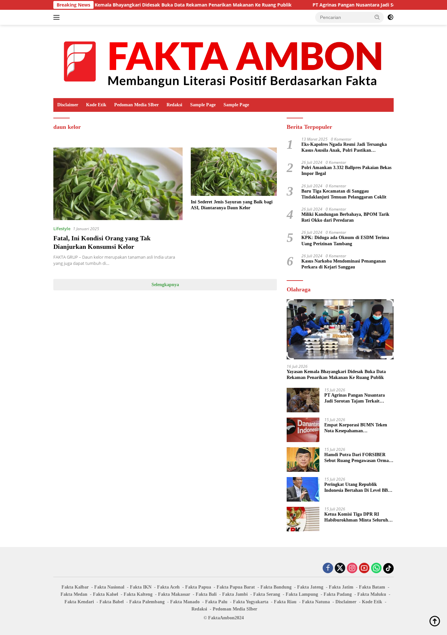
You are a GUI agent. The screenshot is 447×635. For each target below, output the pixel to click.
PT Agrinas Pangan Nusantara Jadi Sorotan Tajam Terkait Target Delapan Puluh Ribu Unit (356, 398)
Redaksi (174, 104)
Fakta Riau (285, 601)
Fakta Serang (266, 594)
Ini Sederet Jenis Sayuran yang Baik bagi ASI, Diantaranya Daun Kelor (232, 204)
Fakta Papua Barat (236, 587)
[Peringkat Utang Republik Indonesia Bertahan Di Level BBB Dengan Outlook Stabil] (303, 489)
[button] (377, 17)
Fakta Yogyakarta (250, 601)
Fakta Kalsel (105, 594)
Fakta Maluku (371, 594)
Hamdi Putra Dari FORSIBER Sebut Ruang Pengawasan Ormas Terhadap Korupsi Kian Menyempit (357, 458)
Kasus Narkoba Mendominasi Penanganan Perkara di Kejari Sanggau (343, 264)
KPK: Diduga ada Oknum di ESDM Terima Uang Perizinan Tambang (345, 240)
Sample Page (203, 104)
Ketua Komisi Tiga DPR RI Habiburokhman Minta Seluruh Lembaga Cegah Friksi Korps (356, 517)
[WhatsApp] (376, 568)
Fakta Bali (206, 594)
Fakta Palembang (147, 601)
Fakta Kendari (79, 601)
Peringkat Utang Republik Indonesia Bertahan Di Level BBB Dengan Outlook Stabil (357, 487)
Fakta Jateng (310, 587)
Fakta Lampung (302, 594)
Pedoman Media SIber (136, 104)
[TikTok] (388, 568)
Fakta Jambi (235, 594)
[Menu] (57, 17)
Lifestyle (61, 229)
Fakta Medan (74, 594)
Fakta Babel (111, 601)
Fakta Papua (198, 587)
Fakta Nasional (109, 587)
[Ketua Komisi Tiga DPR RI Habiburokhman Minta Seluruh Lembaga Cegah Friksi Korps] (303, 519)
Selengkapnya (165, 284)
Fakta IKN (141, 587)
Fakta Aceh (168, 587)
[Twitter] (340, 568)
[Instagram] (352, 568)
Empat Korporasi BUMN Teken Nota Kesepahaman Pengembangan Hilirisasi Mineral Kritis (357, 428)
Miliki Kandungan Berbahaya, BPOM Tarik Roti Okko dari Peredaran (345, 217)
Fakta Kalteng (138, 594)
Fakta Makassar (174, 594)
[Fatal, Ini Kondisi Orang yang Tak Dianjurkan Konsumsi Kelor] (118, 183)
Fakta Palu (216, 601)
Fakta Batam (372, 587)
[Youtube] (364, 568)
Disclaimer (67, 104)
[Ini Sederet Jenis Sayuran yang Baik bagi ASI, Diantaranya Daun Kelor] (234, 171)
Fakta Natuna (316, 601)
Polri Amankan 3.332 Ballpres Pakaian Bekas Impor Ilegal (346, 170)
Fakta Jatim (341, 587)
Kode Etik (96, 104)
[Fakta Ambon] (223, 61)
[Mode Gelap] (390, 17)
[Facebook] (328, 568)
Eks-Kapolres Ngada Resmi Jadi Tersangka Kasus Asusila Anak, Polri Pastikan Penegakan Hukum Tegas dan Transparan (344, 147)
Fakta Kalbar (75, 587)
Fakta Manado (185, 601)
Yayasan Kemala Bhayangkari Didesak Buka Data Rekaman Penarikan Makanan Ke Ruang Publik (163, 5)
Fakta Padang (338, 594)
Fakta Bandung (276, 587)
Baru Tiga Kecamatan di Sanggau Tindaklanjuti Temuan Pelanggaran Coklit (343, 194)
